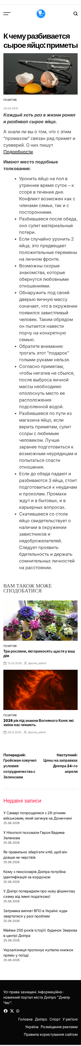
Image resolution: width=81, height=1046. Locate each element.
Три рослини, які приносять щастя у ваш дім (39, 653)
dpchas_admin (37, 663)
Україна (31, 1027)
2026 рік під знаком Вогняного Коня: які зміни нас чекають (38, 722)
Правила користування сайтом (51, 1034)
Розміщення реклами (59, 1027)
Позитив (10, 99)
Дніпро (41, 1019)
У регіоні (70, 1019)
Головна (25, 1019)
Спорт (55, 1019)
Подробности (18, 151)
